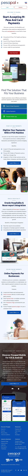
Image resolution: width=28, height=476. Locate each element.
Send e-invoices (7, 294)
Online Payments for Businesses (14, 274)
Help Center (18, 431)
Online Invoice (4, 443)
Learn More (13, 163)
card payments (11, 31)
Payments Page (10, 302)
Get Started (14, 53)
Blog (16, 433)
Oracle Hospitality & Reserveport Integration (14, 204)
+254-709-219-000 (21, 447)
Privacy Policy (4, 433)
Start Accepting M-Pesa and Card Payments (14, 20)
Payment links (9, 298)
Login (7, 7)
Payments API (18, 429)
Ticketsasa (3, 449)
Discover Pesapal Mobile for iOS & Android (14, 356)
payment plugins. (16, 306)
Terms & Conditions (5, 434)
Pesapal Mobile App (11, 116)
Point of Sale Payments (12, 106)
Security (3, 431)
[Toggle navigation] (26, 3)
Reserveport (16, 209)
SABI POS (3, 445)
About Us (3, 429)
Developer (17, 434)
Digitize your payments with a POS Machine (14, 131)
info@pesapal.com (22, 448)
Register (20, 7)
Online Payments (10, 111)
